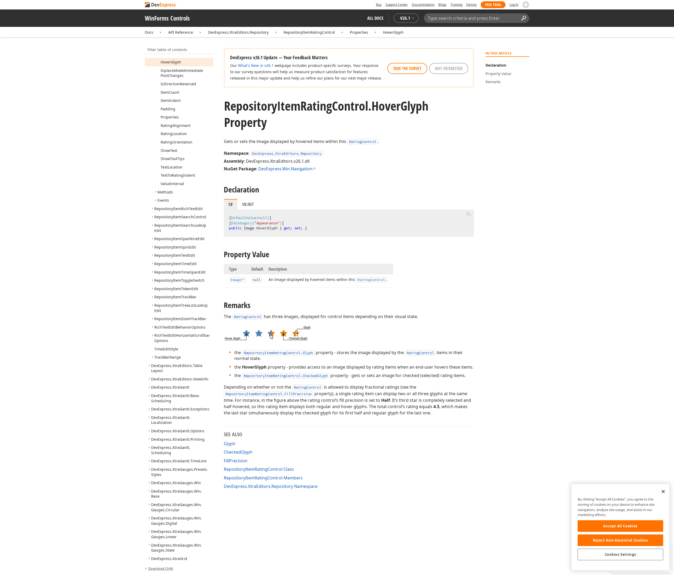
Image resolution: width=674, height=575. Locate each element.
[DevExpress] (161, 5)
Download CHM (160, 568)
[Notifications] (525, 4)
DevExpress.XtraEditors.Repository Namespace (271, 486)
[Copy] (468, 214)
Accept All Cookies (620, 526)
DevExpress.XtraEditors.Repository (238, 32)
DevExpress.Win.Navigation (285, 169)
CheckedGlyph (238, 452)
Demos (471, 4)
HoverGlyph (393, 32)
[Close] (663, 491)
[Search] (523, 18)
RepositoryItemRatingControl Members (263, 478)
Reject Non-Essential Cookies (620, 540)
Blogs (442, 4)
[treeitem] (171, 62)
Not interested (449, 68)
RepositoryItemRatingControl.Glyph (278, 352)
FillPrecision (235, 461)
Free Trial (493, 4)
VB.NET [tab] (248, 204)
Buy (378, 4)
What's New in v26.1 (256, 65)
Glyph (229, 444)
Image (249, 228)
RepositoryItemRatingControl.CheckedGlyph (286, 375)
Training (456, 4)
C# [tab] (231, 204)
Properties (359, 32)
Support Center (396, 4)
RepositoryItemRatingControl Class (259, 469)
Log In (513, 4)
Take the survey (407, 68)
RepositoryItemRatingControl (309, 32)
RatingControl (362, 141)
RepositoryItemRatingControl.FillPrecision (268, 393)
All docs (375, 18)
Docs (149, 32)
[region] (620, 527)
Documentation (423, 4)
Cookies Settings (620, 554)
